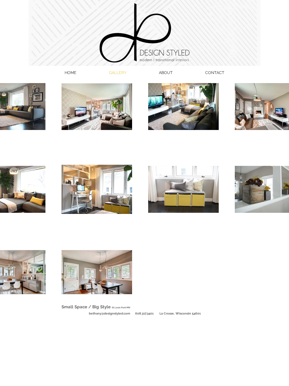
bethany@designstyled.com (109, 313)
